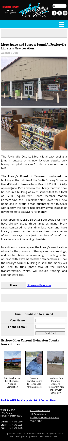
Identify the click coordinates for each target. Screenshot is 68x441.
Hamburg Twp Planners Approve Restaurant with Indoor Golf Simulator (56, 385)
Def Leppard (10, 12)
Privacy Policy (36, 420)
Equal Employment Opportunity (44, 417)
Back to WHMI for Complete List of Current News (28, 400)
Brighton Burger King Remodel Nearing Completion (12, 382)
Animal (10, 10)
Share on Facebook (39, 285)
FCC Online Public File (40, 410)
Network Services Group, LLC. (44, 436)
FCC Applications (38, 414)
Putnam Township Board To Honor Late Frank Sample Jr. (34, 382)
